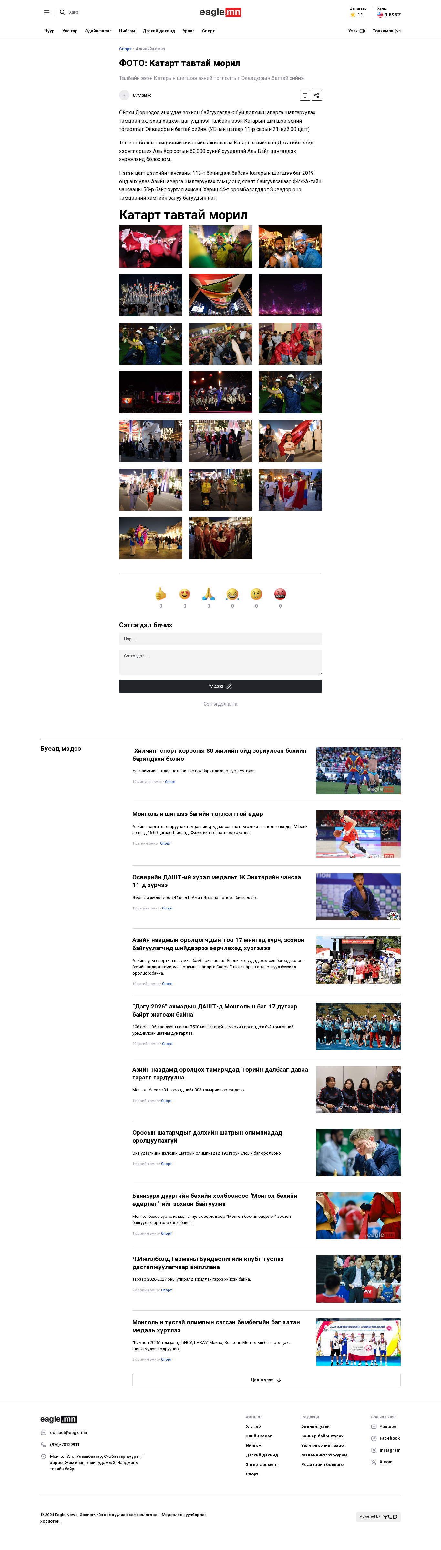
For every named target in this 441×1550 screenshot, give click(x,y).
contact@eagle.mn (68, 1432)
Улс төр (69, 30)
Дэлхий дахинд (159, 30)
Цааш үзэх (262, 1379)
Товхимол (383, 30)
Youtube (388, 1426)
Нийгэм (127, 30)
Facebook (390, 1438)
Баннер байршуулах (322, 1436)
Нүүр (49, 30)
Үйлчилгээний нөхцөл (323, 1445)
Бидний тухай (315, 1426)
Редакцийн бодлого (322, 1464)
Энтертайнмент (262, 1464)
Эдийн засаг (98, 30)
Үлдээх (216, 686)
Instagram (390, 1450)
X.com (386, 1461)
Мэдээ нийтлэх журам (324, 1455)
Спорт (208, 30)
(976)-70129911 (64, 1444)
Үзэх (353, 30)
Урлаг (188, 30)
